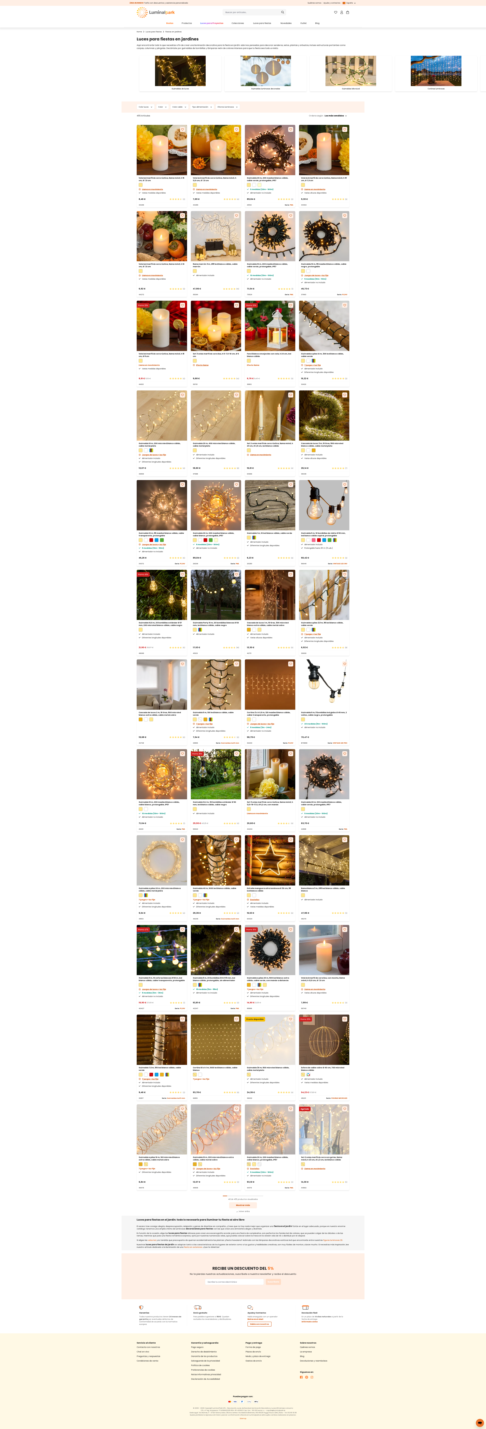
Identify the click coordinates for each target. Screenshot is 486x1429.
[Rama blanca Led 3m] (324, 860)
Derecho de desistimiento (204, 1351)
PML (291, 205)
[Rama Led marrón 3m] (216, 236)
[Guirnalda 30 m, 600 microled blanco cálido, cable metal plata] (270, 1040)
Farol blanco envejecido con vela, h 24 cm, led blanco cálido (269, 355)
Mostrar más (243, 1205)
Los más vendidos (334, 115)
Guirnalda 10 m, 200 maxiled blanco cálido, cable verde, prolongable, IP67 (267, 265)
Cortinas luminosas (436, 88)
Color (160, 107)
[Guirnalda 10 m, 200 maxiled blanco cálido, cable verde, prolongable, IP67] (270, 236)
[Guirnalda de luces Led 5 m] (216, 684)
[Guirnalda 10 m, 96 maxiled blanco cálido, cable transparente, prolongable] (162, 505)
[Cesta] (347, 12)
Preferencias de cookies (203, 1369)
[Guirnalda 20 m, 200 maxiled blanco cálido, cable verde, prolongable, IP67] (270, 150)
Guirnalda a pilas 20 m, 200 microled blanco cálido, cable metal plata (160, 889)
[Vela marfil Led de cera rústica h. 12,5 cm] (216, 150)
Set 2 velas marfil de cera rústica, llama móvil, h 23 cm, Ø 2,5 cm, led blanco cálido (270, 444)
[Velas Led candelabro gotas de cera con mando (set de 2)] (324, 1129)
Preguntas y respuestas (148, 1356)
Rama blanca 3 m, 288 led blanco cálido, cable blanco (323, 889)
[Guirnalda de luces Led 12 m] (324, 326)
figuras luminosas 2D (332, 1240)
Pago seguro (197, 1347)
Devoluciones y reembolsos (313, 1360)
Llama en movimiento (152, 189)
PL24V (344, 294)
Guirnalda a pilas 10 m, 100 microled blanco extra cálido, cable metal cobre (159, 1158)
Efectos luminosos (226, 107)
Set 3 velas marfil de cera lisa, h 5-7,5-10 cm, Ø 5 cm (216, 355)
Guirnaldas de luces (180, 88)
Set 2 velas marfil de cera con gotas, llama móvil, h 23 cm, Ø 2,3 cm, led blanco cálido (321, 1158)
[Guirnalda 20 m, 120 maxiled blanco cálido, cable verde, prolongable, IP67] (324, 774)
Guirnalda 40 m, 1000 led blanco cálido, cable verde (214, 889)
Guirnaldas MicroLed (351, 88)
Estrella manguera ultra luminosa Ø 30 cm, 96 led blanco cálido (269, 889)
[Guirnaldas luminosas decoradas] (266, 71)
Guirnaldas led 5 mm (230, 743)
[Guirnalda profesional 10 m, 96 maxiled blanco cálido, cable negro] (324, 236)
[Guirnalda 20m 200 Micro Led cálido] (162, 860)
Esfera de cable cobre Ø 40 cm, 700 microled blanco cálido (322, 1068)
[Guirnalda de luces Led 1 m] (270, 505)
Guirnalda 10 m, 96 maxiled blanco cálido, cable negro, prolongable (323, 265)
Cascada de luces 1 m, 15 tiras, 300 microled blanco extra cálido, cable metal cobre (268, 624)
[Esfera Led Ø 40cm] (324, 1040)
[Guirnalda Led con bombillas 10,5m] (162, 595)
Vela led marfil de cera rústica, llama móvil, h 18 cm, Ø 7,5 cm (324, 179)
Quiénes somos (314, 3)
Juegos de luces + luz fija (316, 275)
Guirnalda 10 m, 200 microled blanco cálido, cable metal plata (160, 444)
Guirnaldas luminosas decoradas (265, 88)
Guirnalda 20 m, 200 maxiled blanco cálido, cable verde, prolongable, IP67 (267, 179)
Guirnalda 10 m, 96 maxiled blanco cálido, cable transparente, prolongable (161, 534)
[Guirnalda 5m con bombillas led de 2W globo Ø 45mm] (324, 684)
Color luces (144, 107)
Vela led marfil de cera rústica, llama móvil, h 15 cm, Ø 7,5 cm (161, 179)
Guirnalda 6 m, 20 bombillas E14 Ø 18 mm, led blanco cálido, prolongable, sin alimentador (214, 979)
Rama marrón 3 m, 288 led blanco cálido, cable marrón (215, 265)
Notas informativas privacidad (206, 1374)
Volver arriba (244, 1211)
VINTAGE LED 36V (340, 564)
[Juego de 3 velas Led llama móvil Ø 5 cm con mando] (270, 774)
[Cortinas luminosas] (436, 71)
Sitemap (243, 1418)
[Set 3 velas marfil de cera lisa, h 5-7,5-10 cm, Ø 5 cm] (216, 326)
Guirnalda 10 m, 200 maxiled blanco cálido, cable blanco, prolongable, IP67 (159, 803)
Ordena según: (316, 115)
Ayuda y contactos (331, 3)
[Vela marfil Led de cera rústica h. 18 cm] (324, 150)
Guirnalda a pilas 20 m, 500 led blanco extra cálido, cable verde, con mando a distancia (268, 979)
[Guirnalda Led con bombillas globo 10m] (216, 595)
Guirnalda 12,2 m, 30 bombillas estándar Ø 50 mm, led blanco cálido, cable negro (214, 803)
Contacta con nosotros (148, 1347)
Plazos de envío (253, 1351)
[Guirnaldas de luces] (180, 71)
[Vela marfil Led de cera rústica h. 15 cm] (162, 150)
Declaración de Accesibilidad (205, 1379)
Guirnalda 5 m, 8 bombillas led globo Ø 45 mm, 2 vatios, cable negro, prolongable (324, 713)
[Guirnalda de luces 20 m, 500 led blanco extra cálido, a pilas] (270, 950)
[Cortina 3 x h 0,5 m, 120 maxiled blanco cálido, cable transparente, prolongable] (270, 684)
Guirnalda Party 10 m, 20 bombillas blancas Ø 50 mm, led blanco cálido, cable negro (216, 624)
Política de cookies (200, 1365)
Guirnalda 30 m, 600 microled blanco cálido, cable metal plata (268, 1068)
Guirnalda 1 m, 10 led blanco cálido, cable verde (269, 533)
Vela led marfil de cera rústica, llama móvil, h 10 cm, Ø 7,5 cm (161, 265)
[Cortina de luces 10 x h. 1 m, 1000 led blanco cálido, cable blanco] (216, 1040)
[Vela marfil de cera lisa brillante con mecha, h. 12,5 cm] (324, 950)
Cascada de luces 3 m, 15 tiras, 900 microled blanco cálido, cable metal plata (322, 444)
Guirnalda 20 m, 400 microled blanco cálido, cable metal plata (214, 444)
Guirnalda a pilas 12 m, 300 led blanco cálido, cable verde (322, 355)
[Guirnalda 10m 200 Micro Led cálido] (162, 415)
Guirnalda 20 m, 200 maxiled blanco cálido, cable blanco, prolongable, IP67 (213, 534)
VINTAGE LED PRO (340, 743)
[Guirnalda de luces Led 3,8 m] (324, 595)
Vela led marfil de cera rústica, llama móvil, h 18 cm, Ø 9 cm (161, 355)
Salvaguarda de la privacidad (205, 1360)
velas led (152, 1240)
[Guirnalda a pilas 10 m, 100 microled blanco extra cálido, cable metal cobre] (162, 1129)
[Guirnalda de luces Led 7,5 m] (162, 1040)
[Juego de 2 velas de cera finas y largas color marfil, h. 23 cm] (270, 415)
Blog (302, 1356)
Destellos (254, 899)
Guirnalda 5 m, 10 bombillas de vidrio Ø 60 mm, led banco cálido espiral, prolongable (323, 534)
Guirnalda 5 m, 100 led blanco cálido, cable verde (213, 713)
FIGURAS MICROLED (339, 1098)
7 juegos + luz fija (312, 365)
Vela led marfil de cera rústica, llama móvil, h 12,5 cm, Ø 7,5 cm (214, 179)
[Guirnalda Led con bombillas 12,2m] (216, 774)
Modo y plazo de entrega (258, 1356)
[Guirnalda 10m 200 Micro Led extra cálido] (216, 1129)
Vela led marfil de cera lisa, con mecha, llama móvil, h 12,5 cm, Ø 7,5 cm (323, 979)
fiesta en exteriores (193, 1247)
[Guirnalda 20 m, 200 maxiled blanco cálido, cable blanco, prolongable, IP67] (216, 505)
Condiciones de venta (147, 1360)
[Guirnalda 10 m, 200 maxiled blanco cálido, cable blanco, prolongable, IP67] (162, 774)
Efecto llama (202, 365)
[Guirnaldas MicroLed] (351, 71)
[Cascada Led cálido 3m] (324, 415)
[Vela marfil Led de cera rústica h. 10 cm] (162, 236)
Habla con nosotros (259, 1324)
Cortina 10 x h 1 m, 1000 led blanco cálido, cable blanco (215, 1068)
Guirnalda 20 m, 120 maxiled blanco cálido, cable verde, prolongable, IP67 (321, 803)
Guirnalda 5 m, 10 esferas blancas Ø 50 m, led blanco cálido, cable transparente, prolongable (162, 979)
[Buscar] (283, 12)
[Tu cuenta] (341, 12)
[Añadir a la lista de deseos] (182, 129)
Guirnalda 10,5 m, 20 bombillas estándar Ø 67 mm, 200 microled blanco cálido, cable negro (160, 624)
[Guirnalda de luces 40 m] (216, 860)
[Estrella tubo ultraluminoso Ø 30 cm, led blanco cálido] (270, 860)
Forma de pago (253, 1347)
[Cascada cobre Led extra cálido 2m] (162, 684)
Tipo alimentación (200, 107)
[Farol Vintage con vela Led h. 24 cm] (270, 326)
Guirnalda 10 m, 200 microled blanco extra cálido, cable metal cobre (213, 1158)
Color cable (177, 107)
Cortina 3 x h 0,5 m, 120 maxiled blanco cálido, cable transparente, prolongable (268, 713)
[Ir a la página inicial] (156, 12)
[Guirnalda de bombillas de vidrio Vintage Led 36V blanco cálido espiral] (324, 505)
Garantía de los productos (204, 1356)
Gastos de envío (254, 1360)
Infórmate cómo (310, 1321)
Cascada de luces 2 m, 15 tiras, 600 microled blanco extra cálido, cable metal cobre (160, 713)
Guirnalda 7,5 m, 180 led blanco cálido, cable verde (160, 1068)
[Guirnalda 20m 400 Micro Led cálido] (216, 415)
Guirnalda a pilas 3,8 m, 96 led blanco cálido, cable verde (322, 624)
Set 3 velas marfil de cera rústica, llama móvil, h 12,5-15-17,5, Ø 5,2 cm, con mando (270, 803)
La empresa (306, 1351)
